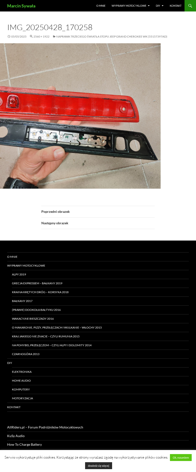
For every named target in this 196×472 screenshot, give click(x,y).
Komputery (21, 389)
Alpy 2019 (19, 274)
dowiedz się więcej (98, 465)
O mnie (100, 5)
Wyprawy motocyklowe (129, 5)
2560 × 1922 (41, 36)
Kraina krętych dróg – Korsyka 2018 (40, 292)
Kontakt (175, 5)
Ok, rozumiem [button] (181, 457)
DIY (158, 5)
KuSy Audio (16, 436)
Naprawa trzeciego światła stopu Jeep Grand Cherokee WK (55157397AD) (111, 36)
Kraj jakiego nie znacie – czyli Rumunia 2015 (46, 336)
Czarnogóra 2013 (25, 354)
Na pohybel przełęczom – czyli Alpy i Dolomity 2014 (52, 345)
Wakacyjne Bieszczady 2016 (33, 318)
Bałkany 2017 (22, 301)
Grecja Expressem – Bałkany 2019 (37, 283)
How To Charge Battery (24, 444)
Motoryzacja (22, 398)
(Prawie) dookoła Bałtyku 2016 (36, 310)
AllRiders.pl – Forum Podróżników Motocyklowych (45, 427)
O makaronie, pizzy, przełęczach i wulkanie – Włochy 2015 (57, 327)
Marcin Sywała (21, 5)
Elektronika (22, 371)
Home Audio (21, 380)
